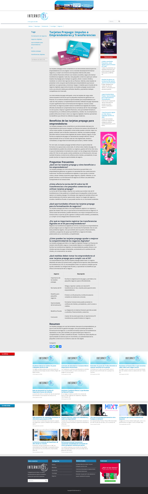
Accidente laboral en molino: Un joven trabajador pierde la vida (44, 366)
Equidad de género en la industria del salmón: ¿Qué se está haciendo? (108, 81)
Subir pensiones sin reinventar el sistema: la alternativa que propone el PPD (46, 418)
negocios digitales (36, 39)
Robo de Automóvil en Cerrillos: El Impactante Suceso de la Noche (43, 391)
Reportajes (54, 467)
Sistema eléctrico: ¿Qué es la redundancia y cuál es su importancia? (74, 418)
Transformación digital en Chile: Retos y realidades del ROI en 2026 (108, 115)
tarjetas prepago (36, 51)
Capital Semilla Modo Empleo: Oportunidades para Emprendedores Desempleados (108, 96)
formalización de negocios (39, 36)
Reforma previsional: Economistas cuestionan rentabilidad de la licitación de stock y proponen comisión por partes (74, 443)
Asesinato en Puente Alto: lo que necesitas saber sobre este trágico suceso (132, 366)
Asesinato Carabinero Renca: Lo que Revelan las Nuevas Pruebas (75, 391)
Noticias (53, 464)
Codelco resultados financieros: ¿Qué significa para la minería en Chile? (108, 64)
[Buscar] (119, 21)
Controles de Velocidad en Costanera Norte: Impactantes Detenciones (75, 366)
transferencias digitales (38, 54)
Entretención (54, 470)
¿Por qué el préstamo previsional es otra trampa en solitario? (102, 418)
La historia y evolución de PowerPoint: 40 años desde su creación (45, 443)
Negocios (54, 476)
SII (32, 48)
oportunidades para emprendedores (37, 43)
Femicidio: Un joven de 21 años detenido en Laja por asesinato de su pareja (103, 366)
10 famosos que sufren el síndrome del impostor (131, 418)
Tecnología (54, 473)
